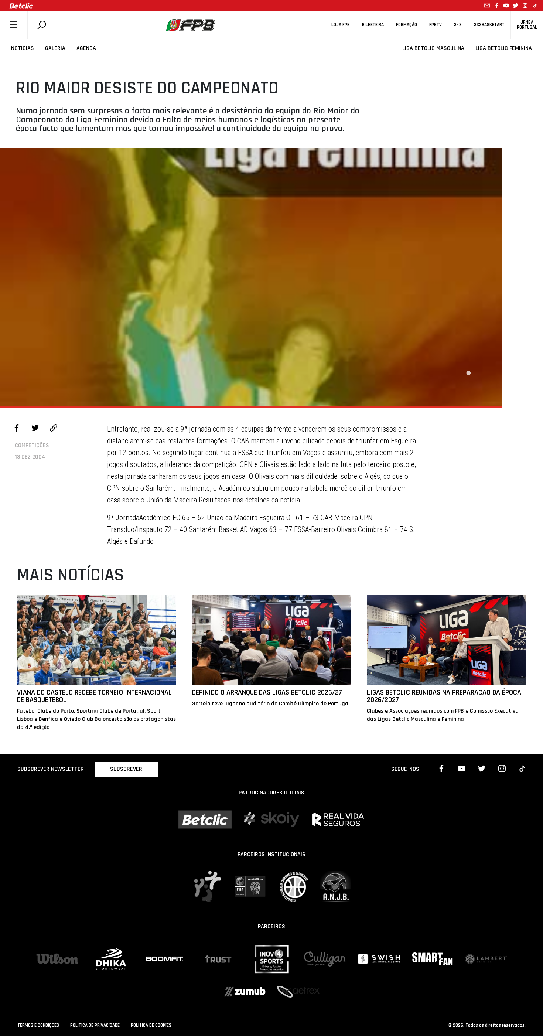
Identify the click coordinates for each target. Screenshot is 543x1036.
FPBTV (435, 25)
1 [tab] (468, 373)
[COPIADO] (53, 429)
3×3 (458, 25)
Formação (406, 25)
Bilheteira (373, 25)
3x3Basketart (489, 25)
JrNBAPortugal (527, 24)
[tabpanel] (251, 277)
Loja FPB (340, 25)
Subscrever (126, 769)
